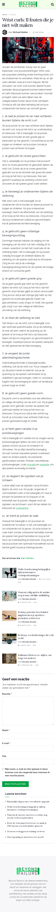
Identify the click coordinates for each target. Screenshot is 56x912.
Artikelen (12, 15)
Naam (6, 730)
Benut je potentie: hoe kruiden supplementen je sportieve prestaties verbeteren (33, 615)
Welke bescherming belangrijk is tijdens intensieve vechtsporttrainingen (34, 572)
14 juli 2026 (45, 579)
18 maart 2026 (24, 625)
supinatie (44, 464)
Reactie (7, 694)
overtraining (22, 508)
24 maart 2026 (25, 602)
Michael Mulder (20, 32)
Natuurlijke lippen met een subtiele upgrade (28, 801)
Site (4, 756)
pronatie (31, 464)
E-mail (6, 743)
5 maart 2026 (24, 645)
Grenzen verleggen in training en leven (26, 831)
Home (4, 15)
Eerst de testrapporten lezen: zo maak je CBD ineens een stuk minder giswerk (27, 824)
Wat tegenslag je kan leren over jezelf (25, 837)
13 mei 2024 (38, 32)
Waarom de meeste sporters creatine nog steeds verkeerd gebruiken (27, 816)
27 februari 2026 (25, 665)
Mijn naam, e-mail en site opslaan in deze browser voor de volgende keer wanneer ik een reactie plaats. (27, 772)
